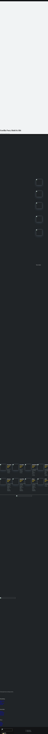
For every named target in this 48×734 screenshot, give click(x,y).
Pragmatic (2, 714)
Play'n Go (2, 713)
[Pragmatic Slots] (7, 730)
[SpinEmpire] (39, 208)
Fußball (1, 723)
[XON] (40, 484)
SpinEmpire (34, 464)
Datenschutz (28, 731)
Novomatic (2, 712)
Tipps (1, 725)
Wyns (33, 479)
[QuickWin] (15, 484)
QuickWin (22, 479)
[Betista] (39, 235)
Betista (9, 479)
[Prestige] (39, 184)
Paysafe (1, 704)
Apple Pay (2, 703)
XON (46, 479)
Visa (1, 702)
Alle (1, 722)
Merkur (1, 711)
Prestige (9, 464)
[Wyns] (28, 484)
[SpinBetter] (39, 221)
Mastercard (2, 700)
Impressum (28, 730)
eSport (1, 724)
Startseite (4, 732)
